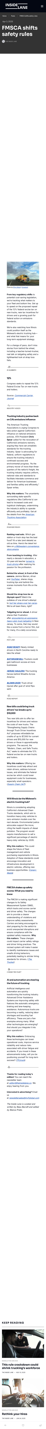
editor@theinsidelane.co (20, 1083)
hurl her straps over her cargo (23, 603)
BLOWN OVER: (14, 683)
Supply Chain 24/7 (16, 784)
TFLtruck (21, 1060)
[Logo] (16, 6)
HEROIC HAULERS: (16, 671)
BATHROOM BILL (15, 659)
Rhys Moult (17, 287)
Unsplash (25, 287)
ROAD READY (13, 647)
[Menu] (42, 6)
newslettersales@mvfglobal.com (24, 1098)
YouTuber (15, 579)
